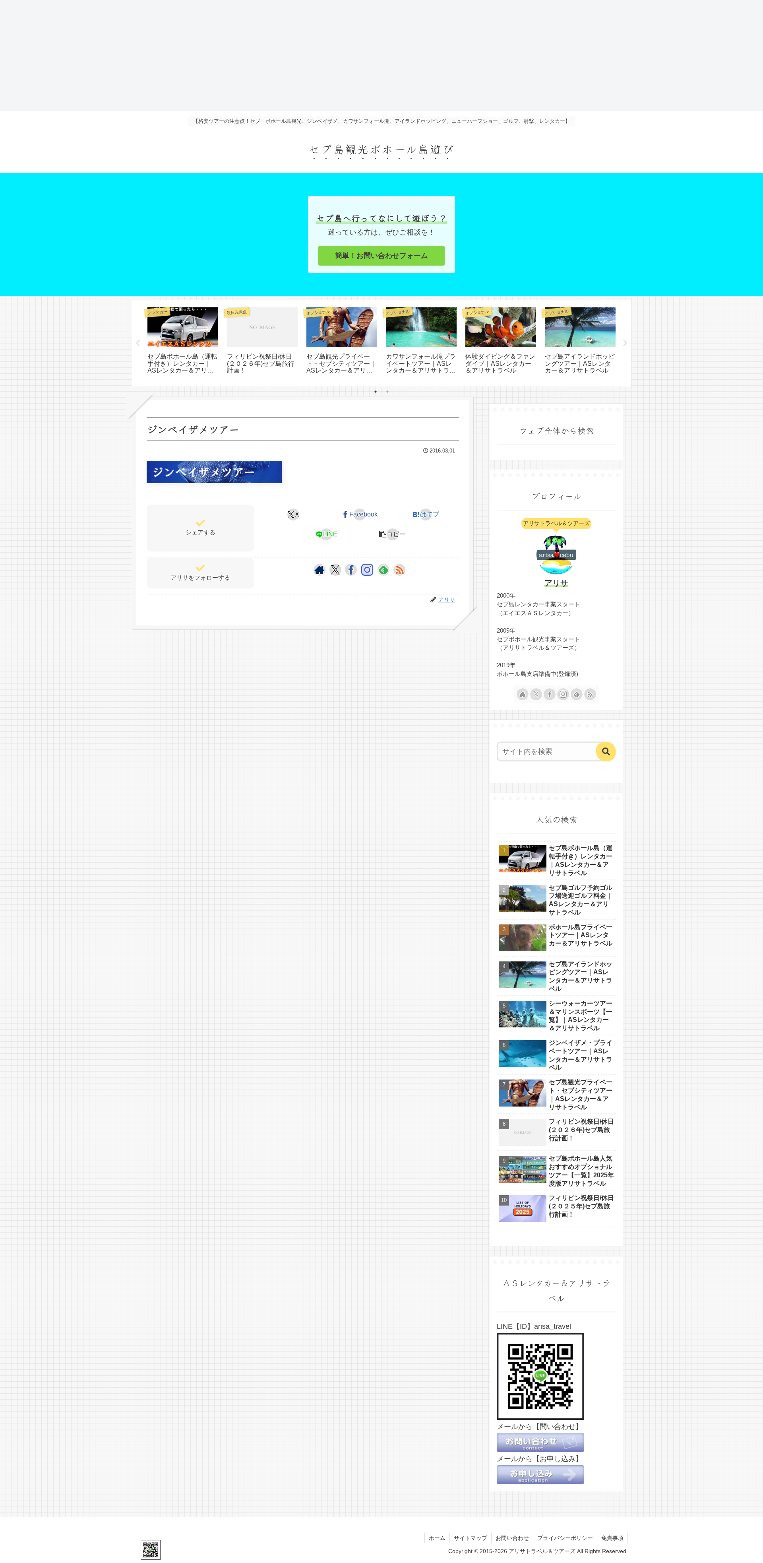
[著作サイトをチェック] (319, 570)
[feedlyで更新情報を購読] (383, 570)
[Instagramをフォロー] (367, 570)
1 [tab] (376, 392)
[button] (392, 534)
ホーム (437, 1538)
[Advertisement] (238, 55)
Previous (138, 343)
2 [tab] (387, 392)
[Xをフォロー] (335, 570)
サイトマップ (470, 1538)
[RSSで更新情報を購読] (399, 570)
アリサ (556, 583)
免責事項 (612, 1538)
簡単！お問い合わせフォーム (381, 256)
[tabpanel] (182, 342)
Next (625, 343)
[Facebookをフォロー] (351, 570)
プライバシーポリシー (565, 1538)
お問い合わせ (512, 1538)
